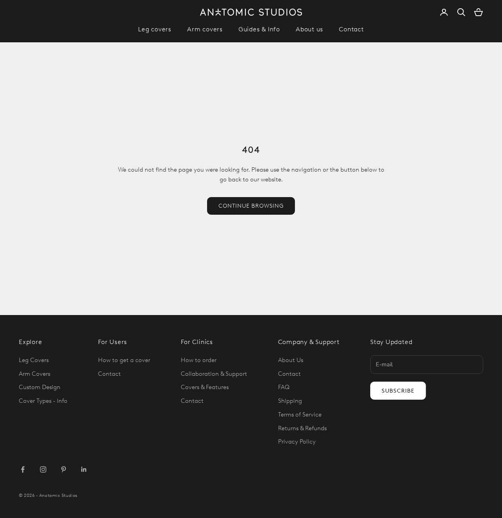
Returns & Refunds (302, 428)
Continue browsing (251, 206)
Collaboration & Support (214, 373)
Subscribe (398, 391)
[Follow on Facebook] (23, 469)
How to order (198, 360)
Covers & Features (205, 387)
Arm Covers (34, 373)
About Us (290, 360)
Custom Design (39, 387)
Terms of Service (300, 414)
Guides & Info (259, 29)
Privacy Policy (297, 441)
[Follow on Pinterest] (63, 469)
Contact (351, 29)
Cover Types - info (43, 400)
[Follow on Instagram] (43, 469)
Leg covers (154, 29)
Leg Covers (34, 360)
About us (309, 29)
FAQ (283, 387)
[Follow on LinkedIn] (84, 469)
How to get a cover (124, 360)
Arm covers (205, 29)
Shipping (290, 400)
